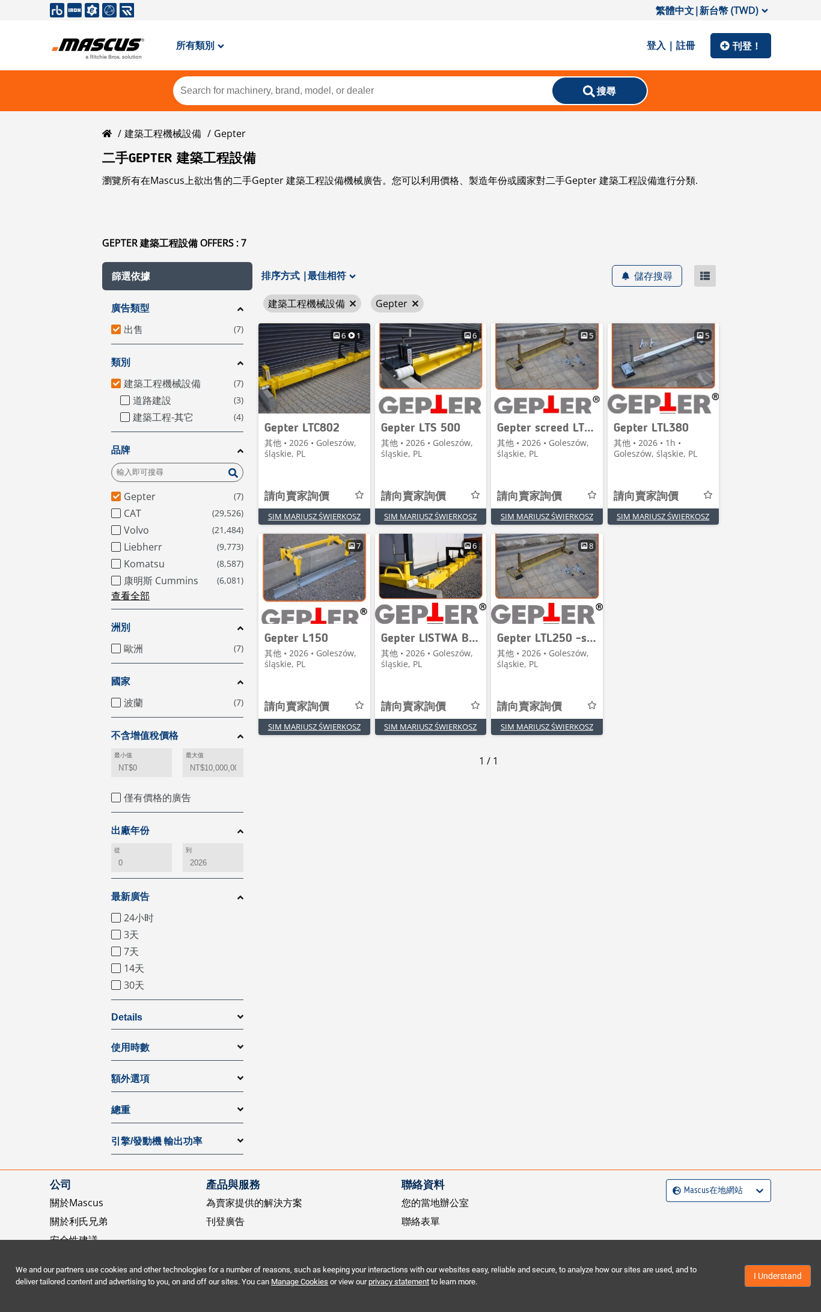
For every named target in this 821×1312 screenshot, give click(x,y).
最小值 (123, 755)
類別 (120, 362)
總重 (120, 1110)
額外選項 (130, 1078)
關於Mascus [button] (76, 1202)
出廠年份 (130, 830)
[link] (314, 368)
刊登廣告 (225, 1221)
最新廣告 (130, 896)
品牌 (120, 450)
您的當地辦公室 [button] (435, 1202)
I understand (778, 1276)
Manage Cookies (299, 1281)
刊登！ (747, 45)
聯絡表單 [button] (420, 1221)
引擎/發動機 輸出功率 (157, 1141)
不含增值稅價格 (145, 735)
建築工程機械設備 (162, 133)
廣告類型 (130, 308)
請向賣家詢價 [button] (296, 496)
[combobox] (674, 1190)
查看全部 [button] (130, 595)
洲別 (120, 627)
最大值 (195, 755)
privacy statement (398, 1281)
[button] (177, 276)
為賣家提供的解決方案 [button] (254, 1202)
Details (126, 1017)
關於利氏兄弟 (79, 1221)
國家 (120, 681)
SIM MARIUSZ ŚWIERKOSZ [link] (314, 516)
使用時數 (130, 1047)
